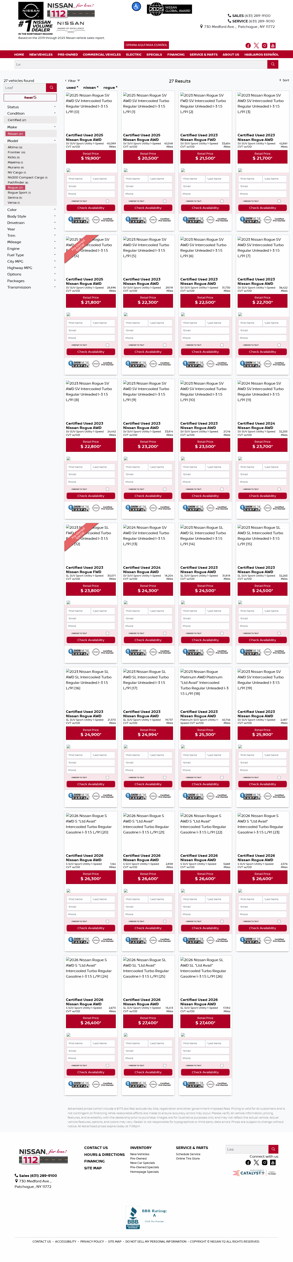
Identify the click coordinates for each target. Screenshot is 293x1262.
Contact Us (96, 1148)
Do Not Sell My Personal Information (156, 1241)
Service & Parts (192, 1148)
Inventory (141, 1148)
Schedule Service (188, 1154)
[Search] (272, 64)
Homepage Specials (144, 1172)
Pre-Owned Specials (144, 1167)
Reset (28, 97)
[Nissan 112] (56, 10)
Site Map (93, 1168)
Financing (94, 1161)
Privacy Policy (92, 1241)
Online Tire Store (188, 1158)
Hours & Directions (104, 1155)
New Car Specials (142, 1163)
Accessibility (66, 1241)
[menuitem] (31, 119)
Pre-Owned (138, 1158)
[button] (136, 6)
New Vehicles (139, 1154)
